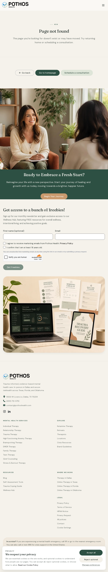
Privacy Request (64, 515)
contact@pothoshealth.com (18, 405)
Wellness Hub (9, 490)
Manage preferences (91, 565)
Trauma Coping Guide (12, 486)
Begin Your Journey (54, 196)
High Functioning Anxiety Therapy (17, 438)
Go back (26, 73)
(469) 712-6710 (12, 401)
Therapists (61, 434)
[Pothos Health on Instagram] (4, 411)
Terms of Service (64, 507)
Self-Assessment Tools (13, 482)
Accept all (91, 552)
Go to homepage (47, 73)
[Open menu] (103, 5)
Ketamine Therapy (65, 426)
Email (57, 230)
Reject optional (91, 559)
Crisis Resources (64, 442)
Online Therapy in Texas (67, 482)
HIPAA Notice (62, 511)
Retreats (61, 430)
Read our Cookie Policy (28, 565)
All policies (61, 519)
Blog (5, 478)
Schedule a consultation (76, 73)
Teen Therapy (9, 455)
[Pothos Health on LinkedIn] (9, 411)
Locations (61, 438)
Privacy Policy (66, 243)
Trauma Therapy (10, 434)
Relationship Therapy (12, 430)
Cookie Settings (64, 527)
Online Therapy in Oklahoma (69, 490)
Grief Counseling (10, 459)
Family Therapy (9, 450)
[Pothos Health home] (15, 5)
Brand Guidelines (64, 446)
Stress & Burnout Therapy (14, 463)
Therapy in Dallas (64, 478)
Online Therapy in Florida (67, 486)
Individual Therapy (11, 426)
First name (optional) (13, 230)
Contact (60, 523)
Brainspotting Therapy (12, 442)
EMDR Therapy (9, 446)
